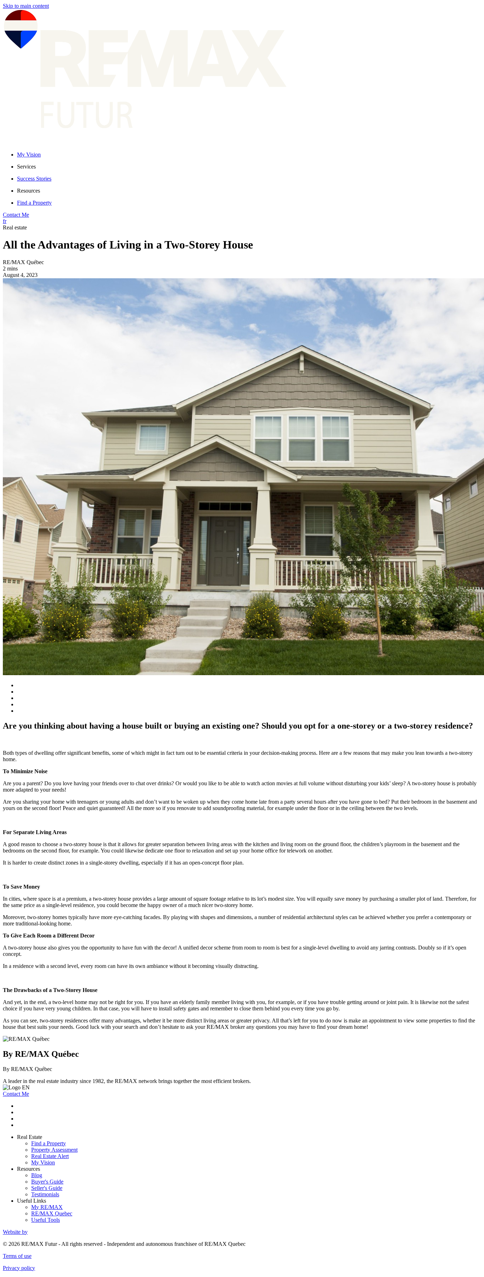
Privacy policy (19, 1268)
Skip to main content (26, 6)
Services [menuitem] (26, 167)
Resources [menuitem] (28, 191)
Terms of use (17, 1256)
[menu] (249, 167)
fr (4, 221)
